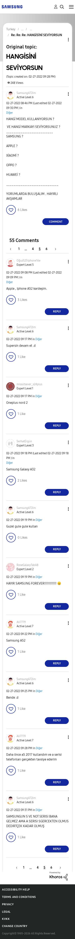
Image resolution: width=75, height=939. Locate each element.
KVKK (6, 919)
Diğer (9, 113)
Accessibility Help (16, 889)
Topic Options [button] (61, 40)
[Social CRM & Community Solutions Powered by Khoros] (59, 876)
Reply (57, 311)
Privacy (8, 904)
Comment (55, 221)
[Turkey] (12, 6)
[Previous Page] (12, 249)
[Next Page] (54, 249)
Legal (6, 911)
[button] (62, 94)
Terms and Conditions (19, 897)
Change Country (14, 926)
